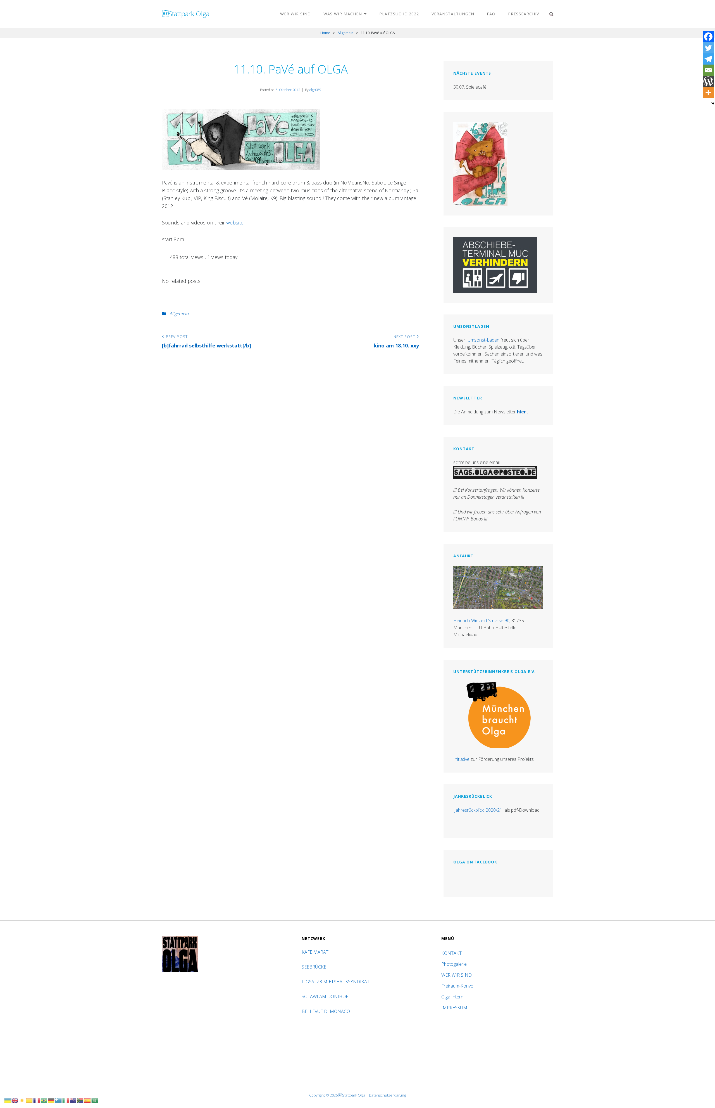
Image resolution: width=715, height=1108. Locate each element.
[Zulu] (80, 1100)
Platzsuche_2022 (399, 13)
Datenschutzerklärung (387, 1095)
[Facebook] (708, 36)
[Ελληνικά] (58, 1100)
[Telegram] (708, 59)
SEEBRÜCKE (315, 967)
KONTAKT (451, 953)
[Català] (29, 1100)
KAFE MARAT (315, 952)
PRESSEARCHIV (523, 13)
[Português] (44, 1100)
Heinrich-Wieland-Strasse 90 (481, 620)
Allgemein (345, 32)
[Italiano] (66, 1100)
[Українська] (7, 1100)
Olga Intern (452, 997)
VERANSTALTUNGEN (453, 13)
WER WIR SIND (295, 13)
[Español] (87, 1100)
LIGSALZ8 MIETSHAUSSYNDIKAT (336, 982)
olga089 (315, 89)
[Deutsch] (51, 1100)
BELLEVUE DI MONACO (326, 1011)
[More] (708, 92)
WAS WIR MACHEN (342, 13)
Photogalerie (454, 964)
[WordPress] (708, 81)
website (235, 222)
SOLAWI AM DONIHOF (325, 996)
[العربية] (95, 1100)
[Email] (708, 70)
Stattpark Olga (185, 13)
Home (325, 32)
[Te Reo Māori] (73, 1100)
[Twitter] (708, 47)
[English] (15, 1100)
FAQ (491, 13)
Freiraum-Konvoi (457, 986)
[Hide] (713, 103)
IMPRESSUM (454, 1008)
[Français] (36, 1100)
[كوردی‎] (22, 1100)
